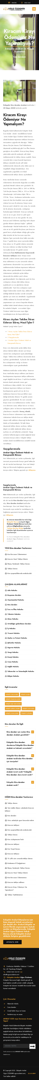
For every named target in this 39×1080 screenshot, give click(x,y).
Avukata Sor (12, 942)
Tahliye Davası (12, 568)
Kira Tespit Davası (13, 849)
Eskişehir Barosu (13, 522)
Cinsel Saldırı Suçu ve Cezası (16, 1011)
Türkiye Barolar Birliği (15, 528)
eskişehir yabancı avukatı (13, 708)
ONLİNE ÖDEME (12, 2)
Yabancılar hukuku (12, 1004)
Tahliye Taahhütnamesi (15, 895)
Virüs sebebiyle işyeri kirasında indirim (20, 820)
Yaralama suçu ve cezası (14, 1014)
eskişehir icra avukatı (28, 708)
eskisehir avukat (25, 694)
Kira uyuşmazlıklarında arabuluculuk (19, 573)
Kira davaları (11, 815)
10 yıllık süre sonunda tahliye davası (20, 858)
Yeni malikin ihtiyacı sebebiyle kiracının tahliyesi (19, 809)
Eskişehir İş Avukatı (26, 713)
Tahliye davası (12, 803)
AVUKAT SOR (19, 1051)
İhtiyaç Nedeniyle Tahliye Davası (18, 564)
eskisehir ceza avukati (12, 694)
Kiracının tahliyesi (13, 825)
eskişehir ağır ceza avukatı (13, 704)
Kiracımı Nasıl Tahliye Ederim (17, 559)
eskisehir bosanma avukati (13, 699)
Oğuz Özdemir (26, 977)
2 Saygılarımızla (13, 337)
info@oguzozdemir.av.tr (11, 974)
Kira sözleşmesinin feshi (15, 839)
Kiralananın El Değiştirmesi (16, 863)
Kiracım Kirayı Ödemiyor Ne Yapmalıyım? (16, 888)
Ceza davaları (11, 1007)
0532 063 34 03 (25, 2)
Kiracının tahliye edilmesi (15, 882)
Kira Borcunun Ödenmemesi (17, 554)
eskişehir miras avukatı (12, 713)
